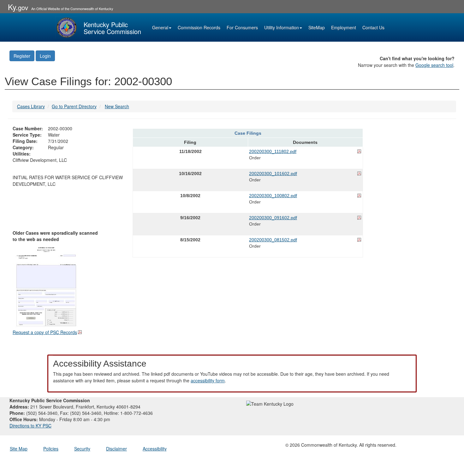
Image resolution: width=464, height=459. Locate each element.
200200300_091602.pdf (273, 217)
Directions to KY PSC (30, 425)
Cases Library (31, 106)
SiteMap (316, 27)
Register (22, 56)
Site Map (18, 448)
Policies (50, 448)
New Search (117, 106)
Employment (343, 27)
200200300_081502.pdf (273, 239)
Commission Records (199, 27)
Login (45, 56)
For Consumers (242, 27)
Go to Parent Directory (74, 106)
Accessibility (155, 448)
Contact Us (373, 27)
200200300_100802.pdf (273, 195)
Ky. (18, 6)
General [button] (160, 27)
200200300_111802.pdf (272, 151)
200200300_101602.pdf (273, 173)
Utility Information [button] (281, 27)
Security (82, 448)
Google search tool (434, 65)
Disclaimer (116, 448)
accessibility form (208, 380)
